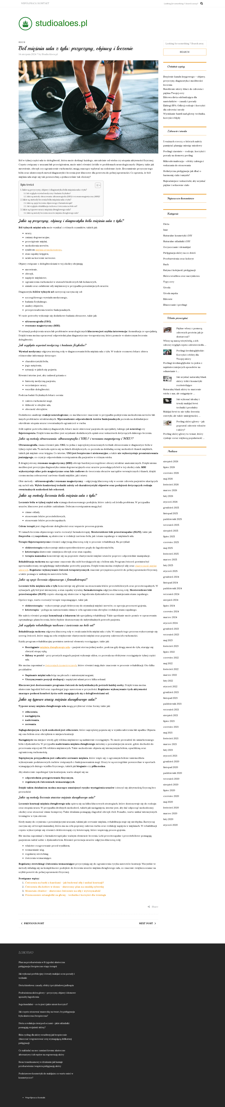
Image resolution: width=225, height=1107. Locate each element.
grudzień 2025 (171, 507)
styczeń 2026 (170, 501)
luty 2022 (168, 680)
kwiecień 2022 (171, 669)
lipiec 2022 (169, 651)
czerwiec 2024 (171, 611)
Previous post (34, 923)
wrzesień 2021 (171, 709)
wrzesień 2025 (171, 524)
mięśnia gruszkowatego (48, 249)
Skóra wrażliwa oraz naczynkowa (181, 275)
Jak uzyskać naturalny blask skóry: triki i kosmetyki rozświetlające (191, 381)
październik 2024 (172, 588)
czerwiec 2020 (171, 796)
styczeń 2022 (170, 686)
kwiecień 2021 (170, 738)
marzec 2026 (170, 490)
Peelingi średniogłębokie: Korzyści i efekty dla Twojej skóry (190, 354)
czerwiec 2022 (171, 657)
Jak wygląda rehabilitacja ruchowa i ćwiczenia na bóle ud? (52, 206)
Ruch (22, 42)
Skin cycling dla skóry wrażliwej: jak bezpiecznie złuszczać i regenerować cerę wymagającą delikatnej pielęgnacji (45, 1039)
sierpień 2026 (170, 461)
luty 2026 (168, 496)
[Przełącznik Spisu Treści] (96, 185)
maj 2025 (168, 547)
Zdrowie (167, 299)
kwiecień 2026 (171, 484)
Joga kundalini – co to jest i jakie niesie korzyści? (43, 1004)
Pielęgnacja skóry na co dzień (179, 252)
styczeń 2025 (170, 571)
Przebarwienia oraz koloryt (178, 258)
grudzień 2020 (171, 761)
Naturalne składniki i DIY (176, 241)
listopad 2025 (170, 513)
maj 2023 (168, 640)
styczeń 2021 (170, 755)
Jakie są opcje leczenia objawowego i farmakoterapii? (49, 203)
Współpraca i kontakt (35, 3)
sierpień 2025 (170, 530)
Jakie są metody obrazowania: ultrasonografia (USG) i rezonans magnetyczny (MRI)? (63, 196)
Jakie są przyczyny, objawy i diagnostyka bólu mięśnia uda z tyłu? (54, 189)
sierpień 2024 (170, 599)
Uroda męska (170, 293)
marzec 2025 (170, 559)
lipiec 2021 (169, 721)
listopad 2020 (170, 767)
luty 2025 (168, 565)
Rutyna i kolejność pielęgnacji (179, 270)
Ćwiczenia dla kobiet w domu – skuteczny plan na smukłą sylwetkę (64, 886)
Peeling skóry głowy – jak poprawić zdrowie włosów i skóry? (191, 425)
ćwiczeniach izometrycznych (61, 665)
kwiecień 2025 (171, 553)
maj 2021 (167, 732)
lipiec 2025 (169, 536)
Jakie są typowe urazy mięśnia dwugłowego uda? (47, 209)
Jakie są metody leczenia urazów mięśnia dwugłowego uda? (52, 213)
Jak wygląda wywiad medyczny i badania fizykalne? (48, 193)
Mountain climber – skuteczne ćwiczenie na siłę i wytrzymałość (62, 890)
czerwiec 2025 (171, 542)
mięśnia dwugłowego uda (55, 647)
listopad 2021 (170, 698)
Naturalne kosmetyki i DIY (177, 235)
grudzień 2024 (171, 576)
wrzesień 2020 (171, 778)
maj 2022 (168, 663)
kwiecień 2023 (171, 646)
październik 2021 (172, 703)
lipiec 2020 (169, 790)
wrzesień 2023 (171, 634)
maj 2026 (168, 478)
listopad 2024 (170, 582)
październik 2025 (172, 519)
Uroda (166, 287)
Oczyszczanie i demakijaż (177, 247)
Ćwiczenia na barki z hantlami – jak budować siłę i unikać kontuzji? (64, 882)
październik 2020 (172, 773)
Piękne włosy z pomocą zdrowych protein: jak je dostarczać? (189, 332)
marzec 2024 (170, 617)
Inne (165, 229)
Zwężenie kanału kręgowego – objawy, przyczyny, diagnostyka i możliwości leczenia (184, 80)
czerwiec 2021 (171, 726)
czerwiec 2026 (171, 472)
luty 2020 (168, 819)
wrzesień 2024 (171, 594)
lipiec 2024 (169, 605)
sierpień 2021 (170, 715)
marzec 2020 (170, 813)
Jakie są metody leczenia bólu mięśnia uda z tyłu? (47, 199)
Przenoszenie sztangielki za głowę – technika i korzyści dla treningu (65, 895)
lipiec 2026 (169, 467)
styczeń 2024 (170, 623)
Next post (146, 923)
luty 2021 (168, 749)
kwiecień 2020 (171, 807)
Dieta (166, 224)
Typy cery (168, 281)
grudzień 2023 (171, 628)
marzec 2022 (170, 674)
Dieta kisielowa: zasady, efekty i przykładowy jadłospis (46, 985)
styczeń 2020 (170, 824)
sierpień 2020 (170, 784)
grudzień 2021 (171, 692)
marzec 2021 (170, 744)
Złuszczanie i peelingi (175, 304)
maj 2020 (168, 801)
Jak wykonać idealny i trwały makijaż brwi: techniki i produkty (187, 403)
